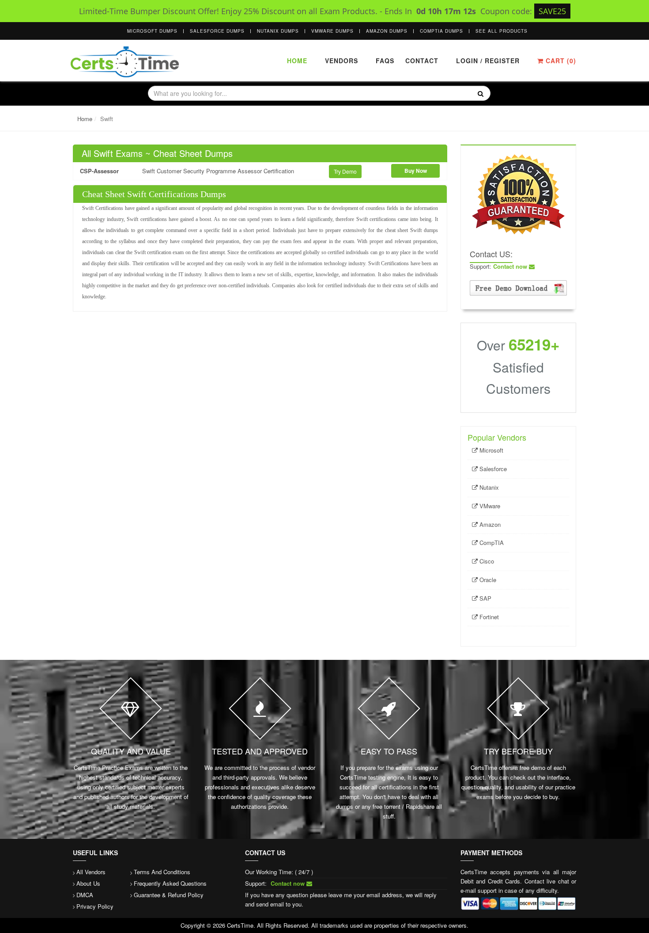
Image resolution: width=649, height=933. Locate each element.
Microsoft (490, 450)
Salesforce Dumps (217, 31)
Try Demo (345, 171)
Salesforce (492, 469)
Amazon (489, 524)
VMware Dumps (332, 31)
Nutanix (488, 487)
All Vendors (91, 872)
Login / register (488, 60)
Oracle (487, 579)
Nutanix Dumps (278, 31)
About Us (88, 883)
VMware (489, 506)
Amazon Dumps (387, 31)
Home (297, 60)
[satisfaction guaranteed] (518, 193)
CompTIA (491, 542)
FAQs (385, 60)
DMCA (84, 895)
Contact (420, 60)
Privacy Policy (94, 906)
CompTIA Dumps (441, 31)
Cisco (486, 561)
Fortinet (488, 617)
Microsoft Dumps (152, 31)
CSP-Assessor (99, 171)
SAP (484, 598)
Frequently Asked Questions (170, 883)
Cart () (559, 60)
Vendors (341, 60)
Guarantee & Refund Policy (169, 895)
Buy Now (415, 171)
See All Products (501, 31)
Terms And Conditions (162, 872)
